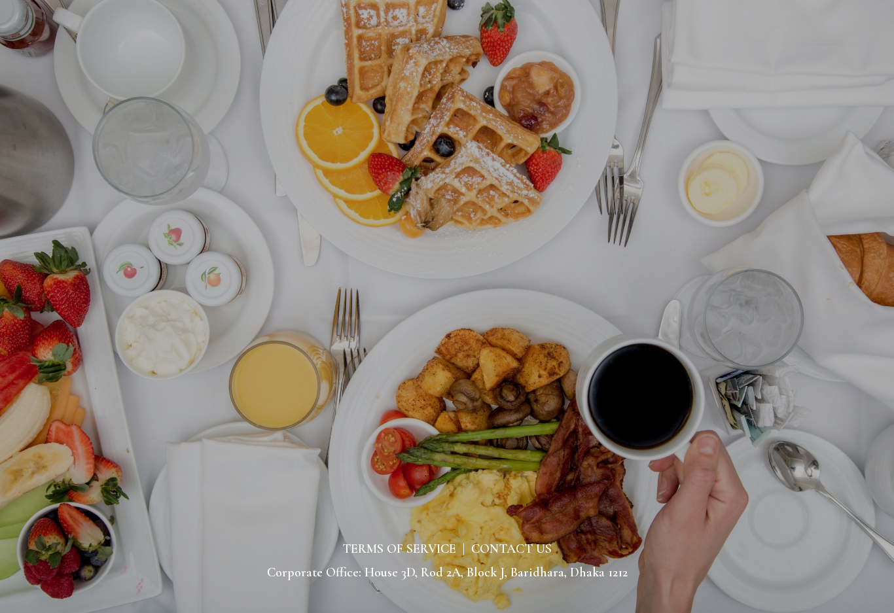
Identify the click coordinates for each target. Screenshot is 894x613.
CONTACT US (511, 549)
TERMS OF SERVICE (399, 549)
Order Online (447, 112)
